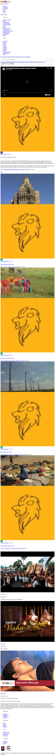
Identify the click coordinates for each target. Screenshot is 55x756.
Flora (4, 26)
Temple (9, 266)
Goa (4, 9)
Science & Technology (8, 30)
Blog (19, 56)
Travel (4, 50)
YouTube (5, 741)
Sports (4, 27)
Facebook (5, 742)
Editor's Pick (9, 56)
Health (4, 46)
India (4, 723)
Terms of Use (6, 733)
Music (4, 21)
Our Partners (27, 56)
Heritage (5, 47)
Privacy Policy (6, 732)
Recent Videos (4, 56)
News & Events (6, 23)
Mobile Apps (6, 715)
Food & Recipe (6, 33)
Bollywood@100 (7, 52)
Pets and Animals (7, 24)
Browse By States (4, 3)
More (4, 12)
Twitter (4, 743)
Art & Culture (6, 29)
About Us (22, 56)
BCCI (19, 169)
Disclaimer (5, 734)
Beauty (4, 42)
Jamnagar (23, 169)
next (1, 171)
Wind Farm (6, 454)
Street (5, 548)
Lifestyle (5, 48)
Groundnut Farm (7, 360)
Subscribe (5, 716)
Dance (4, 43)
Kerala (4, 6)
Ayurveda (5, 41)
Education (5, 34)
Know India (15, 56)
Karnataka (5, 8)
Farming (13, 360)
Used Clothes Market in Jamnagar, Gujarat (8, 545)
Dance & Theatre (7, 28)
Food (4, 44)
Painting (5, 726)
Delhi (4, 11)
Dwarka (5, 266)
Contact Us (5, 735)
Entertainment (6, 22)
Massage (5, 49)
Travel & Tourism (7, 19)
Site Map (5, 717)
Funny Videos (6, 53)
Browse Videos (4, 14)
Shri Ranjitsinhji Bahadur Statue (11, 169)
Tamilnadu (5, 7)
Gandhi (4, 724)
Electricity (11, 454)
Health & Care (6, 32)
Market (8, 548)
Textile (11, 548)
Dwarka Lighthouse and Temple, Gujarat (7, 264)
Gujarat (27, 169)
